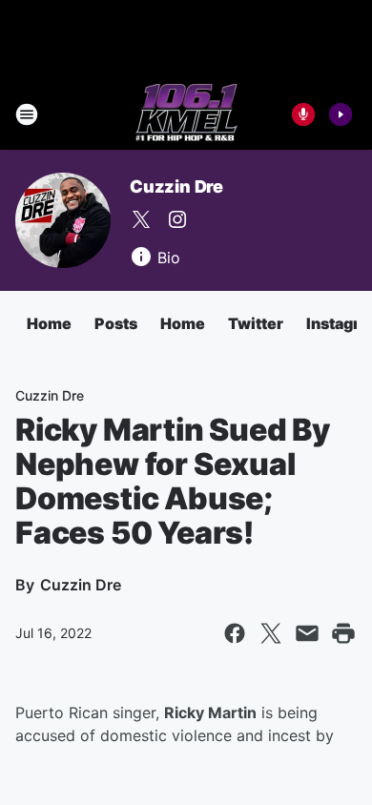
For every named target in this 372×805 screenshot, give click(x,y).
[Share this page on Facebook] (234, 633)
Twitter (255, 323)
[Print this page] (343, 633)
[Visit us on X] (141, 219)
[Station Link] (186, 114)
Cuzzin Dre (176, 186)
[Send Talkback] (303, 114)
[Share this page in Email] (307, 633)
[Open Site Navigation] (26, 114)
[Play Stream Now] (340, 114)
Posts (115, 323)
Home (49, 323)
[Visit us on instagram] (177, 219)
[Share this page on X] (271, 633)
